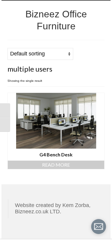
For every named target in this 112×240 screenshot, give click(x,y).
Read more (56, 164)
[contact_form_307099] (98, 226)
